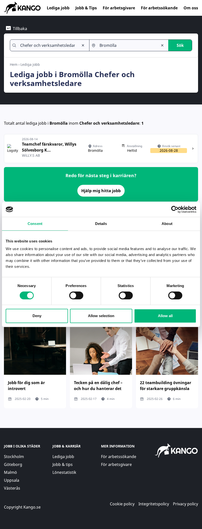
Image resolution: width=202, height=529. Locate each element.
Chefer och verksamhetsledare (109, 123)
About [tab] (167, 224)
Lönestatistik (64, 472)
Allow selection (101, 316)
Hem (13, 64)
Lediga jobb (58, 8)
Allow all (165, 316)
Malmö (10, 472)
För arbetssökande (159, 8)
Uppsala (11, 480)
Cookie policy (122, 504)
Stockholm (14, 456)
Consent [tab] (35, 224)
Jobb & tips (62, 464)
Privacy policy (185, 504)
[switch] (76, 295)
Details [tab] (101, 224)
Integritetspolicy (153, 504)
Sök (180, 45)
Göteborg (13, 464)
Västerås (12, 488)
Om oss (191, 8)
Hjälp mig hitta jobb (101, 190)
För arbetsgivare (119, 8)
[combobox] (47, 45)
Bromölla (59, 123)
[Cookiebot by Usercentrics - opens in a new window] (174, 209)
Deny (37, 316)
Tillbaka (20, 28)
